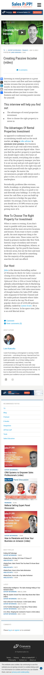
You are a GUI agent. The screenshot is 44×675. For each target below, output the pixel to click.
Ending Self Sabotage (10, 553)
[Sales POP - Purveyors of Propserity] (22, 4)
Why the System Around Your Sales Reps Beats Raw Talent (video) (21, 596)
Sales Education (9, 438)
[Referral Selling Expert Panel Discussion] (21, 489)
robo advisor (25, 141)
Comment (10, 320)
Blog (5, 413)
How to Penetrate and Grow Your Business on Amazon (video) (19, 539)
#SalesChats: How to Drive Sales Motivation (17, 570)
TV (4, 50)
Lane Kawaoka (16, 52)
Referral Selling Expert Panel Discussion (17, 507)
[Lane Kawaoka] (9, 339)
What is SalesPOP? (28, 657)
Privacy (16, 657)
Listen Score (26, 305)
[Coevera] (22, 646)
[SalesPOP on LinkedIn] (5, 379)
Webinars (8, 503)
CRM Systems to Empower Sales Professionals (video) (19, 474)
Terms (8, 657)
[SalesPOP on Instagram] (12, 379)
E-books (6, 421)
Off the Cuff (7, 430)
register (17, 630)
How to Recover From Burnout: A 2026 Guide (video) (19, 602)
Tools (5, 434)
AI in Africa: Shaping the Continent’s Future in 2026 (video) (21, 612)
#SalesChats (8, 560)
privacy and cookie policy (20, 672)
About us (33, 660)
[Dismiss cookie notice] (41, 668)
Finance (25, 50)
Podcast (6, 417)
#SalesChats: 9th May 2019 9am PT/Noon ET (17, 558)
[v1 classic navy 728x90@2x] (22, 12)
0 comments (23, 70)
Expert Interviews (14, 50)
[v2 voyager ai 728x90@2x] (22, 392)
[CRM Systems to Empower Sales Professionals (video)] (21, 456)
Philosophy (12, 660)
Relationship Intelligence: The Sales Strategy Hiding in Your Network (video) (21, 589)
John (6, 270)
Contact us (23, 660)
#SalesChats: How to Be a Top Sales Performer (18, 575)
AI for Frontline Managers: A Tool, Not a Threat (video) (20, 607)
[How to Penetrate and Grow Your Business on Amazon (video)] (21, 522)
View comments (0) (14, 323)
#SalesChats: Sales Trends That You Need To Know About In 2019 (21, 564)
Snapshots (7, 425)
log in (10, 630)
